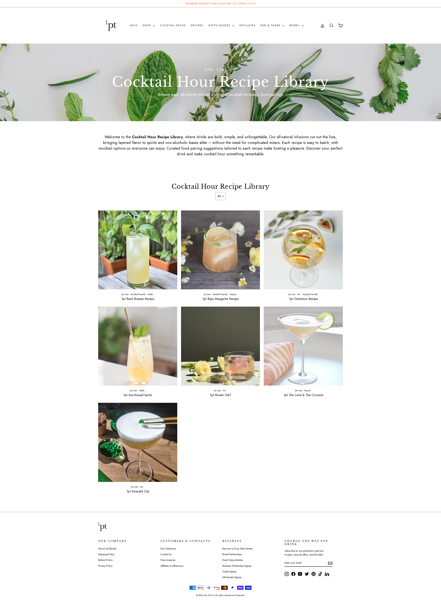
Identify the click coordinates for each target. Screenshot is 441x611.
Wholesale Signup (232, 577)
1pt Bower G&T (220, 395)
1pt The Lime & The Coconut (303, 395)
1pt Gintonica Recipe (303, 298)
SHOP (147, 25)
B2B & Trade (271, 25)
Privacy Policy (105, 566)
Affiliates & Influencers (171, 566)
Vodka (150, 294)
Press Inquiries (168, 560)
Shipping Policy (106, 554)
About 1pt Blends (107, 548)
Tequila (233, 294)
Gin (299, 294)
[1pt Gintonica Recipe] (303, 250)
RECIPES (197, 25)
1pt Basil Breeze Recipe (137, 298)
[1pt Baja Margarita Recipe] (220, 250)
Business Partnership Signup (237, 566)
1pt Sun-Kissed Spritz (137, 395)
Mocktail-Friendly (138, 294)
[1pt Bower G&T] (220, 346)
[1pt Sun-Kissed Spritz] (137, 346)
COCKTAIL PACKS (173, 25)
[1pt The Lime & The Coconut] (303, 346)
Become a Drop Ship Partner (237, 548)
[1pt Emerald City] (137, 442)
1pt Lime (125, 294)
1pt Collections (168, 548)
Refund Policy (105, 560)
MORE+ (295, 25)
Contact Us (166, 554)
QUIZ (133, 25)
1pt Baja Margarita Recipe (220, 298)
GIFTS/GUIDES (220, 25)
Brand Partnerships (232, 554)
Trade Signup (229, 571)
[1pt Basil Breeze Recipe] (137, 250)
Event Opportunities (232, 560)
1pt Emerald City (137, 491)
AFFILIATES (247, 25)
